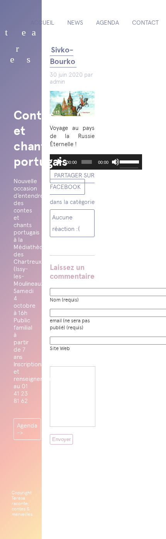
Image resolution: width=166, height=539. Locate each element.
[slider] (129, 161)
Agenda (107, 22)
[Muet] (115, 162)
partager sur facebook (72, 181)
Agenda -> (27, 429)
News (75, 22)
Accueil (42, 22)
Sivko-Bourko (62, 55)
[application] (96, 162)
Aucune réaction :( (66, 223)
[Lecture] (60, 162)
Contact (145, 22)
